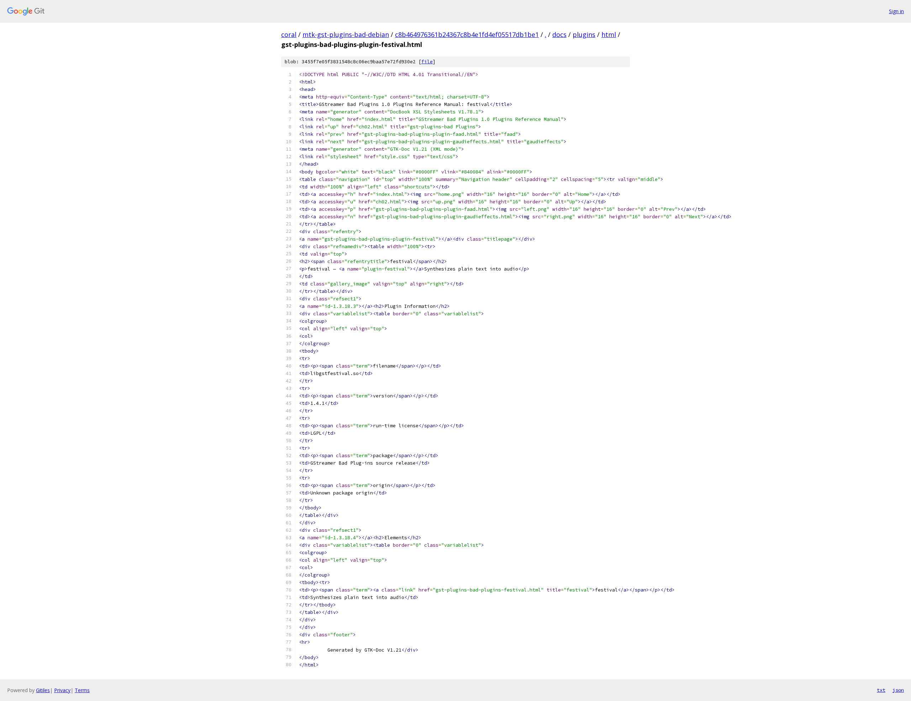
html (608, 34)
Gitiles (43, 690)
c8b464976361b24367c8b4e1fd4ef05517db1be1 (467, 34)
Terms (82, 690)
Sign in (896, 11)
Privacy (62, 690)
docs (559, 34)
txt (881, 690)
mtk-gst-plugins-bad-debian (345, 34)
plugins (584, 34)
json (898, 690)
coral (288, 34)
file (427, 62)
